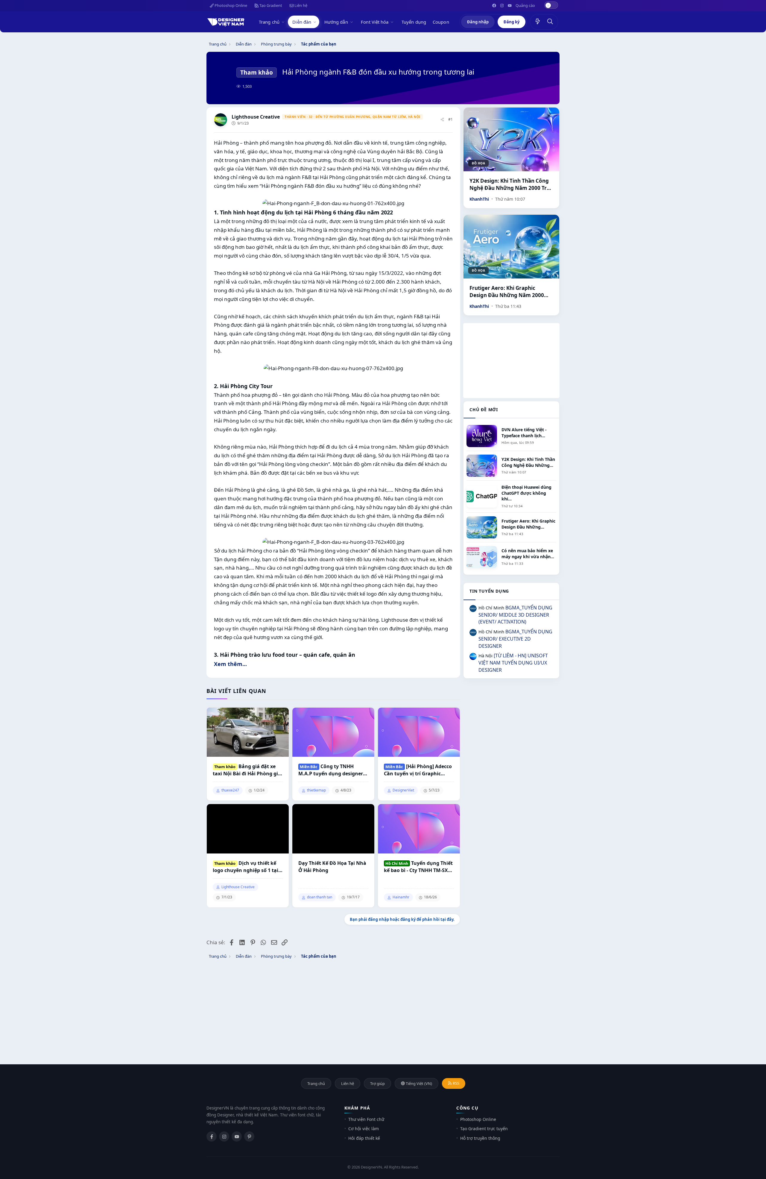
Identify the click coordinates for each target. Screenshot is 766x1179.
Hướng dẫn (336, 22)
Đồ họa (478, 163)
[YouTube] (237, 1136)
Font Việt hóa (374, 22)
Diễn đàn (301, 22)
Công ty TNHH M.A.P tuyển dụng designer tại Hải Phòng (330, 770)
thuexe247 (230, 790)
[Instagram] (224, 1136)
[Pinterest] (249, 1136)
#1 (450, 119)
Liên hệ (300, 5)
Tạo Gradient (270, 5)
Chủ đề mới (483, 409)
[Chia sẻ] (442, 119)
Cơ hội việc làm (363, 1128)
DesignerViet (403, 790)
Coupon (441, 22)
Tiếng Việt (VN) (418, 1083)
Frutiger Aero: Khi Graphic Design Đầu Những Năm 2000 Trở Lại (506, 291)
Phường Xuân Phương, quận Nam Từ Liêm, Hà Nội (374, 117)
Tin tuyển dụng (489, 591)
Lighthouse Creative (256, 116)
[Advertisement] (511, 360)
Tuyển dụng (414, 22)
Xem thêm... (230, 664)
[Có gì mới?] (537, 22)
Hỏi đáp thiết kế (364, 1138)
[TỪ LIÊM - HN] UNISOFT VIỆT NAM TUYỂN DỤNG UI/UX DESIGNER (513, 662)
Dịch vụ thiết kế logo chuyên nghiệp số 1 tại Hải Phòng (245, 867)
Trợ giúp (377, 1083)
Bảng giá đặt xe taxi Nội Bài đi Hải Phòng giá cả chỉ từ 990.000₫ (247, 770)
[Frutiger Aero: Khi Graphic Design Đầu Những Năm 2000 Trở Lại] (511, 247)
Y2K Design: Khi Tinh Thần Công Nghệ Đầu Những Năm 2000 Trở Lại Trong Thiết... (509, 184)
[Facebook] (211, 1136)
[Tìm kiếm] (550, 22)
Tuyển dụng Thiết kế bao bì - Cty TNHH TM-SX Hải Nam (418, 867)
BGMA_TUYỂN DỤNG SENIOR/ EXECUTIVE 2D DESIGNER (515, 638)
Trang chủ (269, 22)
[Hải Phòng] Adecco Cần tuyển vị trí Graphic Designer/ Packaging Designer (418, 770)
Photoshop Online (230, 5)
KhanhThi (479, 199)
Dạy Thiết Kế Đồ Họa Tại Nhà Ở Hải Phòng (332, 867)
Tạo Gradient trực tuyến (484, 1128)
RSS (455, 1083)
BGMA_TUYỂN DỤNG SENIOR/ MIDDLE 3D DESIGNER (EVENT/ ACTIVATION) (515, 614)
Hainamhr (401, 897)
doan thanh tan (319, 897)
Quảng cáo (525, 5)
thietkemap (316, 790)
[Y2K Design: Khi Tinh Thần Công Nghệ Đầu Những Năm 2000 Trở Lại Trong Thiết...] (511, 139)
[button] (284, 22)
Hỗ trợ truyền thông (480, 1138)
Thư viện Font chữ (366, 1119)
